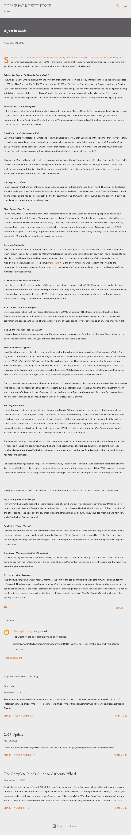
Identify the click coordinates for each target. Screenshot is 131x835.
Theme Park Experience (27, 5)
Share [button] (119, 608)
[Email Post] (6, 608)
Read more (120, 715)
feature (75, 84)
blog (70, 137)
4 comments (21, 807)
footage (55, 262)
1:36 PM (18, 649)
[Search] (117, 6)
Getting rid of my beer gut (27, 631)
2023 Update (13, 734)
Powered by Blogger (67, 826)
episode (58, 249)
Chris (6, 311)
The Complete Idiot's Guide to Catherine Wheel (40, 773)
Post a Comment (13, 657)
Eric (24, 111)
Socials (9, 686)
